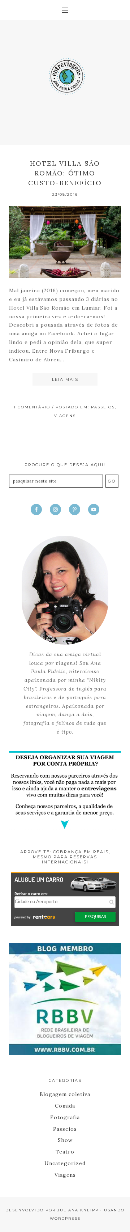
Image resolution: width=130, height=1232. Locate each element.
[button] (65, 10)
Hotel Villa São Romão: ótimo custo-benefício (65, 173)
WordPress (65, 1218)
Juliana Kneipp (78, 1210)
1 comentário (32, 407)
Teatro (65, 1151)
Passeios (103, 407)
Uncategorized (65, 1163)
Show (65, 1140)
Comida (65, 1106)
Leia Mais (65, 379)
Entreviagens (65, 74)
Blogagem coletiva (65, 1094)
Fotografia (65, 1117)
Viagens (65, 415)
